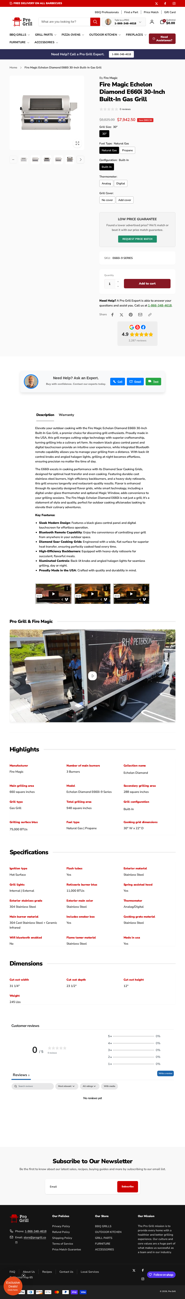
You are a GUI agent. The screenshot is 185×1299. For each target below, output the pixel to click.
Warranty (66, 415)
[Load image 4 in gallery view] (58, 159)
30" (104, 134)
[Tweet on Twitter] (121, 315)
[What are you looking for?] (95, 22)
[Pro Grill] (19, 1222)
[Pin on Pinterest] (131, 315)
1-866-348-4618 (121, 54)
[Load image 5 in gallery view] (69, 159)
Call (120, 381)
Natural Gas (109, 150)
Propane (127, 150)
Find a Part (131, 12)
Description (45, 415)
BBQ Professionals (107, 12)
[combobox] (69, 22)
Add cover (124, 200)
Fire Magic (108, 78)
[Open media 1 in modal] (47, 113)
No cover (107, 200)
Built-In (107, 167)
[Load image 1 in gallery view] (23, 159)
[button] (19, 35)
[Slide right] (80, 159)
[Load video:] (93, 675)
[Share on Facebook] (112, 315)
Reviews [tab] (21, 1074)
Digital (120, 183)
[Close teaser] (23, 1275)
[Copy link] (150, 315)
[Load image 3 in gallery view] (46, 159)
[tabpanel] (92, 1110)
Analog (106, 183)
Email (137, 381)
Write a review (165, 1073)
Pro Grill (172, 1291)
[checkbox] (109, 1086)
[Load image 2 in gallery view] (35, 159)
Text (155, 381)
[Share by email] (140, 314)
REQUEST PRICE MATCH (137, 239)
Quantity (109, 275)
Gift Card (170, 12)
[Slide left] (13, 159)
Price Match (151, 12)
